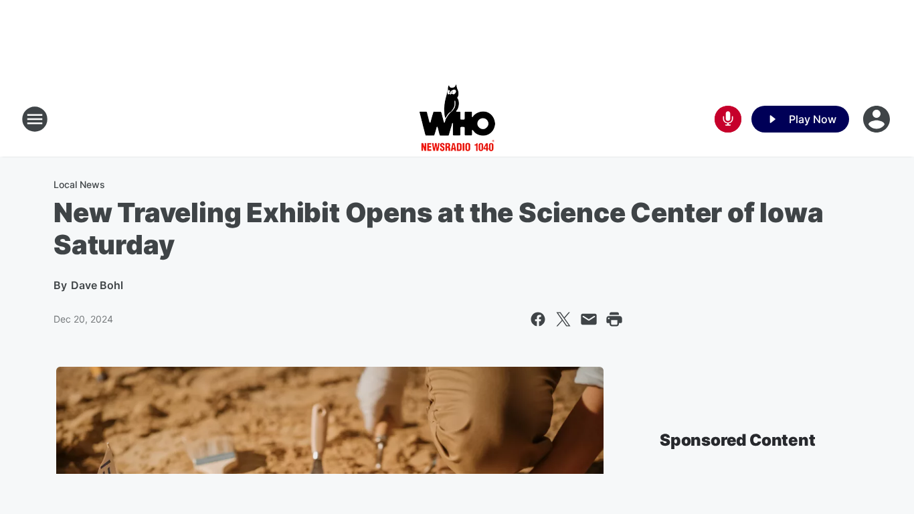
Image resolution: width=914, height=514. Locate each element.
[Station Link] (457, 119)
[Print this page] (614, 319)
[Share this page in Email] (588, 319)
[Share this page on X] (563, 319)
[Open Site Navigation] (34, 119)
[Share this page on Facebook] (538, 319)
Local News (79, 184)
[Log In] (878, 119)
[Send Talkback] (728, 119)
